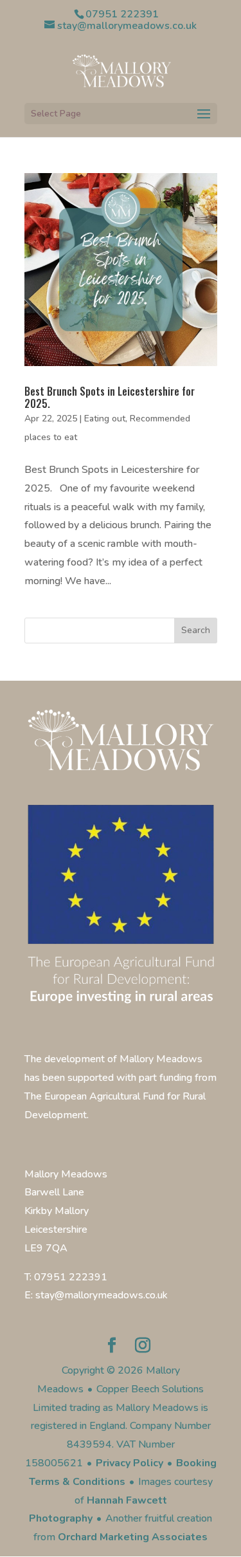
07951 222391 (122, 14)
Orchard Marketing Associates (133, 1537)
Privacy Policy (129, 1463)
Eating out (104, 418)
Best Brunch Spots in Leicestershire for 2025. (109, 397)
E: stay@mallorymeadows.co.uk (96, 1295)
